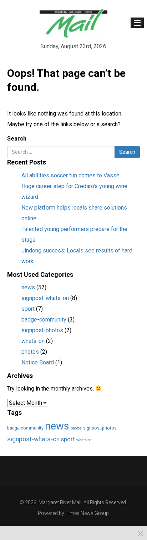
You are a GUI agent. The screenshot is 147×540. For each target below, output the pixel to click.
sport (28, 308)
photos (30, 351)
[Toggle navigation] (137, 23)
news (28, 287)
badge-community (43, 319)
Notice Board (37, 362)
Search (16, 138)
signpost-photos (42, 330)
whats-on (33, 341)
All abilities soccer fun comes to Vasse (70, 175)
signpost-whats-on (45, 298)
